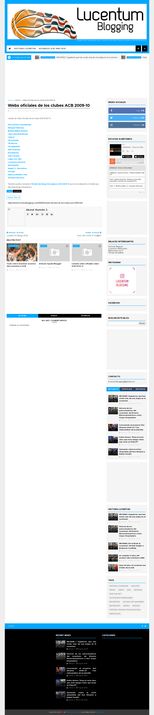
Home (10, 100)
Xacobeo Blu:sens (16, 178)
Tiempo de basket (115, 253)
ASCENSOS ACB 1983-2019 (52, 48)
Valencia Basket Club (17, 175)
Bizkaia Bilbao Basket (18, 131)
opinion (138, 590)
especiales (114, 613)
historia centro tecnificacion (124, 610)
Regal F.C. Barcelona (17, 168)
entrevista (114, 606)
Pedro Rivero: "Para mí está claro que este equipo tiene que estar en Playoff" (131, 439)
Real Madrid (13, 165)
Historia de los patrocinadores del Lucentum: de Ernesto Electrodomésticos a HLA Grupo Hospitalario (130, 413)
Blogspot (100, 712)
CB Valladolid (14, 146)
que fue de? (115, 594)
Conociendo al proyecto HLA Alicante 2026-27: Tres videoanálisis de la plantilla (131, 427)
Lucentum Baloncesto (117, 249)
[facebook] (142, 626)
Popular (127, 389)
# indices (17, 191)
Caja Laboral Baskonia (18, 134)
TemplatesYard (73, 712)
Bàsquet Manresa (16, 128)
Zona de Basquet (115, 246)
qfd (129, 590)
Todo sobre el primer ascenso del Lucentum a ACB (21, 265)
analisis (135, 586)
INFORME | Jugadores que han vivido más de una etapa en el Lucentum (77, 57)
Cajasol (11, 137)
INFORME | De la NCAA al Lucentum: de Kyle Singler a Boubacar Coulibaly (131, 545)
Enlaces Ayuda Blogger (50, 264)
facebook (85, 316)
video (121, 590)
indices (18, 100)
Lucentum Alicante (17, 162)
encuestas (114, 602)
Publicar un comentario (19, 325)
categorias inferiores (120, 598)
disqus (54, 316)
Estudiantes (13, 153)
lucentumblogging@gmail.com (121, 382)
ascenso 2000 (13, 246)
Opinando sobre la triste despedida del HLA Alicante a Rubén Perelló (132, 451)
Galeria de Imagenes (133, 602)
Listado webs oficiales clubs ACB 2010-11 (85, 265)
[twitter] (145, 626)
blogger (22, 316)
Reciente (113, 389)
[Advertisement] (77, 78)
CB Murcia (12, 143)
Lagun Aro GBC (15, 159)
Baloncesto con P (115, 251)
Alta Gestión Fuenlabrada (19, 125)
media (112, 590)
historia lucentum (37, 57)
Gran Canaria (13, 156)
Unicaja (11, 171)
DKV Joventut (14, 150)
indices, (34, 111)
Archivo (140, 389)
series (126, 606)
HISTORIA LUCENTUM (25, 48)
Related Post (14, 240)
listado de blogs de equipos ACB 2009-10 (51, 184)
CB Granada (13, 140)
